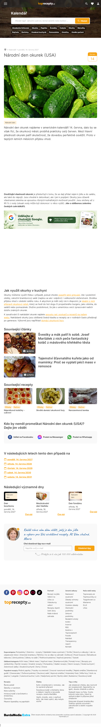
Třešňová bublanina (47, 658)
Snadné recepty (35, 664)
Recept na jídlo (53, 594)
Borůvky (25, 32)
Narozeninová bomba (79, 410)
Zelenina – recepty (34, 652)
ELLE (85, 605)
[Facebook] (6, 592)
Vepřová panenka (64, 658)
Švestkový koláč (85, 676)
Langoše (15, 676)
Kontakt (68, 647)
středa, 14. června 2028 (19, 464)
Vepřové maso (46, 661)
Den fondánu (75, 503)
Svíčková (68, 655)
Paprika (44, 28)
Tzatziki (75, 658)
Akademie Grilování (20, 28)
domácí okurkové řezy (52, 320)
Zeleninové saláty (11, 667)
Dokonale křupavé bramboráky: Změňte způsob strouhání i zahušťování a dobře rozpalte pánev (81, 704)
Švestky (53, 28)
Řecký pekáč (9, 685)
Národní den (10, 122)
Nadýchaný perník (48, 676)
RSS (67, 627)
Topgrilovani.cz (89, 600)
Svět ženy (51, 611)
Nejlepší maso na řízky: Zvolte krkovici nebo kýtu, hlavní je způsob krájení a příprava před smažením (81, 695)
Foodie (68, 636)
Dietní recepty (74, 664)
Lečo (38, 676)
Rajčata (15, 32)
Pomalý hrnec (74, 661)
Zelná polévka (18, 658)
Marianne (87, 602)
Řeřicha (40, 655)
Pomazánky (20, 652)
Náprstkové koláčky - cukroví (14, 411)
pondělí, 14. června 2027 (28, 50)
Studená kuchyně (38, 32)
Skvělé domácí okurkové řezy (50, 410)
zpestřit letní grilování (69, 295)
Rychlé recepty (21, 664)
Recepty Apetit (53, 608)
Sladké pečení (78, 32)
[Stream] (33, 592)
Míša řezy (84, 673)
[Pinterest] (13, 592)
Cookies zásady (71, 605)
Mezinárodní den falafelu (42, 504)
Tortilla (69, 652)
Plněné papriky (24, 670)
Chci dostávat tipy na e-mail (37, 543)
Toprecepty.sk (89, 594)
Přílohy (8, 407)
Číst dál (28, 514)
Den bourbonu (9, 504)
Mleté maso (34, 661)
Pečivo (17, 407)
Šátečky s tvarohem (12, 688)
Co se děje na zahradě (54, 655)
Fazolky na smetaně (40, 670)
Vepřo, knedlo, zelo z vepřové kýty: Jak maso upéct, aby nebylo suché (50, 699)
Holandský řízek (72, 673)
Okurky (72, 28)
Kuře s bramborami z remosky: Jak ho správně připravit (50, 686)
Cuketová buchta (27, 676)
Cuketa (63, 28)
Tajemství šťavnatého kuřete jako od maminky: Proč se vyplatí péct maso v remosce (67, 362)
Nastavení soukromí (69, 595)
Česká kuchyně (87, 664)
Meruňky (81, 28)
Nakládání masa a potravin (54, 652)
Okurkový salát (43, 673)
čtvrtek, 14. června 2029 (19, 468)
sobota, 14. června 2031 (19, 477)
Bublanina (73, 676)
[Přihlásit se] (98, 3)
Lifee (85, 608)
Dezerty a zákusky (80, 652)
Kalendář (19, 13)
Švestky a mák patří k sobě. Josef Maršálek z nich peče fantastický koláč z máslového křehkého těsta (64, 338)
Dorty (38, 667)
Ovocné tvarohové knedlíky (61, 670)
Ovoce (44, 667)
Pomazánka (54, 32)
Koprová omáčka (57, 673)
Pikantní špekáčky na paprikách (16, 701)
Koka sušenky (9, 691)
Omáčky (65, 32)
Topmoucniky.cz (89, 597)
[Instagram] (19, 592)
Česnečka (8, 699)
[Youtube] (26, 592)
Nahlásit (68, 638)
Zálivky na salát (31, 658)
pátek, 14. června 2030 (19, 472)
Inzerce (68, 624)
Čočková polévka (28, 673)
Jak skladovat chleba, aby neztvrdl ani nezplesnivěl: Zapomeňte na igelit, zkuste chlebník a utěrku (83, 687)
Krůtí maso (23, 661)
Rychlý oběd (62, 676)
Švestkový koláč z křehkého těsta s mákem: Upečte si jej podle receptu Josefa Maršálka (50, 692)
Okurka (35, 28)
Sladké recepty (60, 664)
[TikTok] (39, 592)
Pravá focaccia (79, 655)
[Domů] (5, 49)
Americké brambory (28, 655)
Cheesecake (15, 673)
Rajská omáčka (80, 670)
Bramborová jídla (60, 661)
